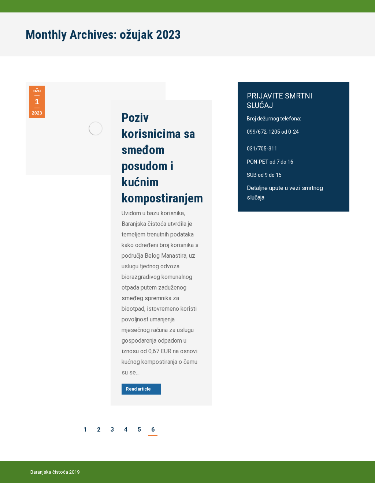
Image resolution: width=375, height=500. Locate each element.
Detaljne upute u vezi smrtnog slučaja (285, 192)
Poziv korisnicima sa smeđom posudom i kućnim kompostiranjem (162, 157)
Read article (138, 389)
